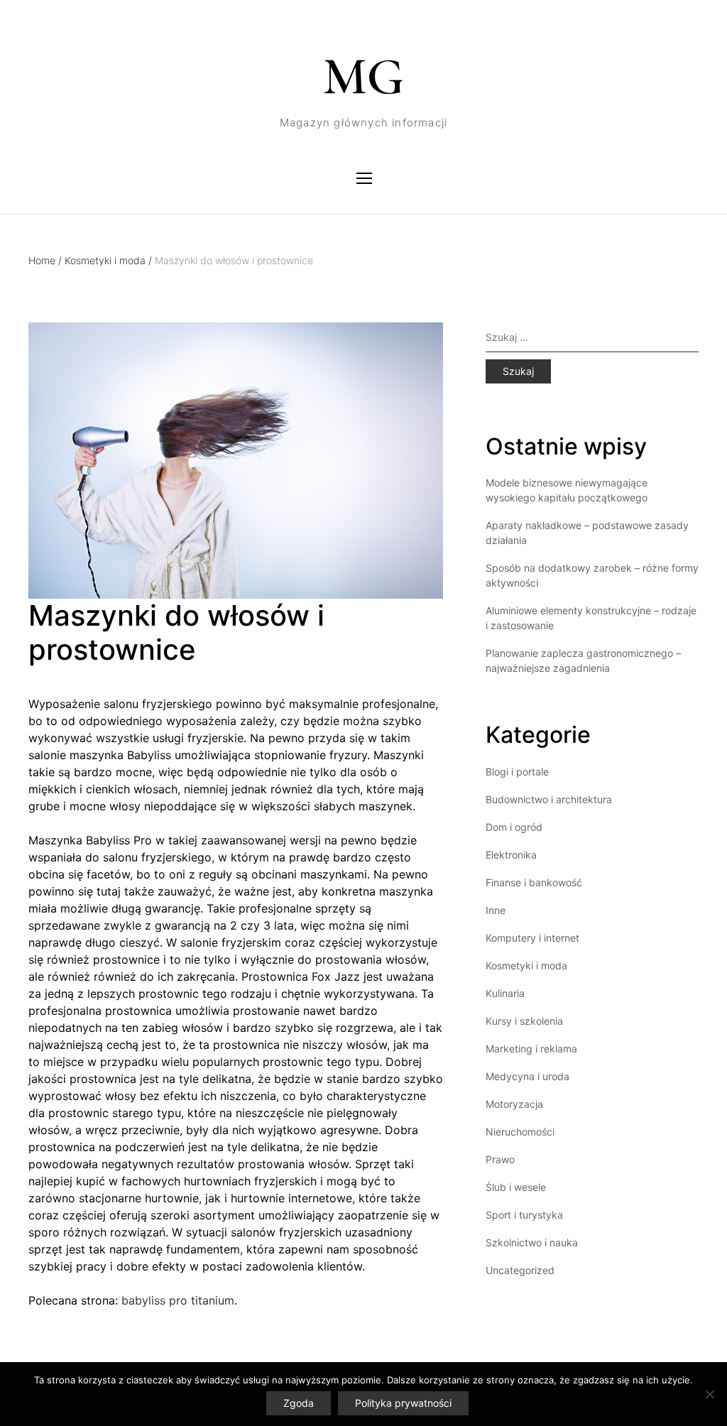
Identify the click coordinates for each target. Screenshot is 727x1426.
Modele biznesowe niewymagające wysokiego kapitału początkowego (566, 490)
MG (363, 76)
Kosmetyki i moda (108, 260)
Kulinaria (505, 993)
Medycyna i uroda (527, 1076)
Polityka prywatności (403, 1403)
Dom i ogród (514, 827)
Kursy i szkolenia (524, 1021)
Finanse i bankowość (534, 882)
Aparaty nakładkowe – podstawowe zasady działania (587, 532)
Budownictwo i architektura (549, 799)
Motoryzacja (514, 1104)
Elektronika (511, 855)
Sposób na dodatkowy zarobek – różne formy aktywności (592, 575)
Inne (495, 910)
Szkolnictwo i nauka (532, 1242)
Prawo (500, 1159)
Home (45, 260)
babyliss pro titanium (177, 1300)
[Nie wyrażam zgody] (709, 1394)
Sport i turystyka (524, 1215)
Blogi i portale (517, 772)
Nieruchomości (520, 1132)
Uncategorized (520, 1270)
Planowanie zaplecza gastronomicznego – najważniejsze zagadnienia (583, 660)
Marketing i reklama (531, 1049)
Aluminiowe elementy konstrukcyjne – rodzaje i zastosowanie (591, 617)
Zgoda (298, 1403)
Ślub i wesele (516, 1187)
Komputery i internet (532, 938)
